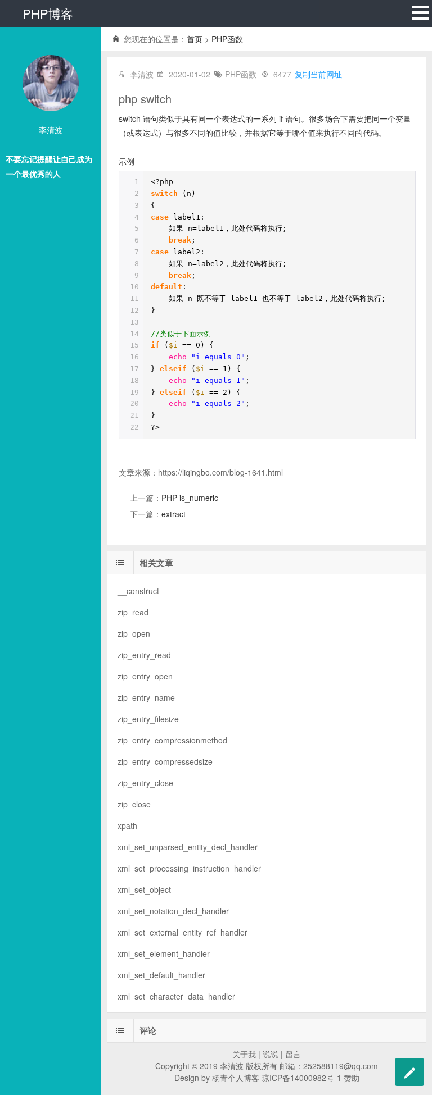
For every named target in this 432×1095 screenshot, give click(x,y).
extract (173, 513)
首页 (194, 38)
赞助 (351, 1077)
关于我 (244, 1054)
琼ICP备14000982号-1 (301, 1077)
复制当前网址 (318, 74)
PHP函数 (227, 38)
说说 (270, 1054)
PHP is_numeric (189, 497)
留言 (293, 1054)
